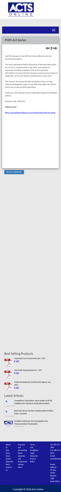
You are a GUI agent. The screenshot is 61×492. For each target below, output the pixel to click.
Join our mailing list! (14, 172)
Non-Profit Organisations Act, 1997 (28, 370)
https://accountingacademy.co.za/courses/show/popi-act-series (30, 113)
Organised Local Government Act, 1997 (29, 358)
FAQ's (8, 464)
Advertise (9, 462)
